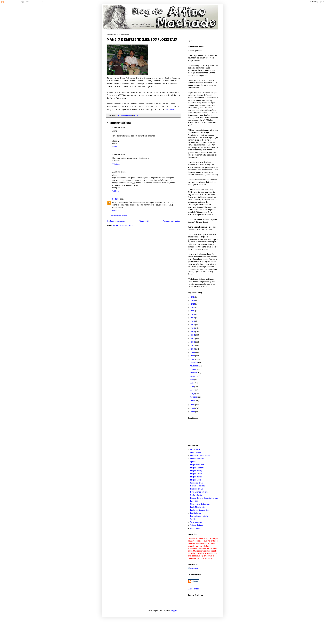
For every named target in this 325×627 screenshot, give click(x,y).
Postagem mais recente (116, 221)
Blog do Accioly (196, 471)
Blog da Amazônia (197, 468)
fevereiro (193, 397)
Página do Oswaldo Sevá (199, 510)
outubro (193, 369)
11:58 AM (116, 164)
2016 (193, 328)
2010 (193, 349)
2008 (193, 356)
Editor (115, 199)
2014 (193, 335)
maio (192, 386)
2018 (193, 321)
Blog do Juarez (196, 477)
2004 (193, 412)
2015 (193, 332)
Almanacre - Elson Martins (200, 456)
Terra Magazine (196, 522)
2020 (193, 314)
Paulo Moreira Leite (197, 507)
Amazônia (169, 109)
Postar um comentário (118, 216)
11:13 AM (116, 147)
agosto (193, 376)
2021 (193, 311)
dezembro (194, 362)
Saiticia (193, 519)
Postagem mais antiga (171, 221)
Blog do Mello (195, 480)
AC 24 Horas (195, 450)
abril (192, 390)
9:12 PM (115, 211)
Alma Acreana (195, 453)
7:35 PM (115, 191)
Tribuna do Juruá (196, 525)
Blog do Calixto (196, 474)
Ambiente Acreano (197, 459)
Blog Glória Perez (197, 465)
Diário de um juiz (196, 489)
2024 (193, 304)
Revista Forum (195, 513)
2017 (193, 325)
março (192, 393)
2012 (193, 342)
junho (192, 383)
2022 (193, 307)
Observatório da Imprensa (200, 504)
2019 (193, 318)
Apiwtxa (193, 462)
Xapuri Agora (195, 528)
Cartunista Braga (196, 483)
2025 (193, 300)
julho (192, 380)
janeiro (193, 400)
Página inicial (144, 221)
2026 (193, 297)
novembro (194, 366)
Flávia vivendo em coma (199, 492)
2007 (193, 359)
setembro (194, 373)
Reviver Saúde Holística (199, 516)
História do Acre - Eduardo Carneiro (204, 498)
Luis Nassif (194, 501)
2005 (193, 408)
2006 (193, 405)
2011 (193, 345)
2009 (193, 352)
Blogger (174, 610)
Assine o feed (193, 589)
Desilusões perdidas (197, 486)
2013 (193, 339)
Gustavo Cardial (196, 495)
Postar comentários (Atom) (123, 225)
